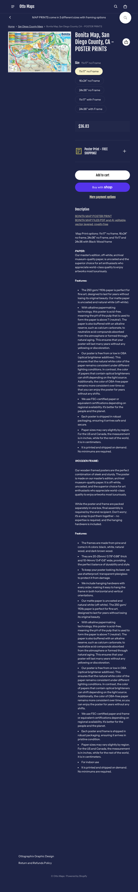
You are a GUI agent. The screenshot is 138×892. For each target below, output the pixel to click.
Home (11, 26)
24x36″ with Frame (90, 109)
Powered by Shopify (76, 876)
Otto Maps (59, 876)
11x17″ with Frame (90, 99)
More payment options (103, 197)
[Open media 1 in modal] (39, 52)
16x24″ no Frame (89, 80)
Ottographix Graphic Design (36, 856)
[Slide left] (10, 17)
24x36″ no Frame (89, 90)
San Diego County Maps (30, 26)
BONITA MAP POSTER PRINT (93, 216)
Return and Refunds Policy (35, 863)
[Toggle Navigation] (13, 6)
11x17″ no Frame (89, 71)
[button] (115, 6)
